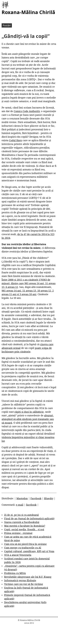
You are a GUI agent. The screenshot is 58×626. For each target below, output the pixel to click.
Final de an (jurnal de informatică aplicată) (29, 518)
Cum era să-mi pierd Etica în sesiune (25, 544)
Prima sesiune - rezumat (18, 533)
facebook (31, 504)
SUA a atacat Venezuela (17, 555)
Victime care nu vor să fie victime (23, 584)
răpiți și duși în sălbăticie (29, 411)
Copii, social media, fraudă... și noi (24, 529)
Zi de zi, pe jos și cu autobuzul (21, 514)
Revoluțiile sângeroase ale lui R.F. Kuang (27, 576)
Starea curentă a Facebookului (21, 522)
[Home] (5, 5)
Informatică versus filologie (20, 580)
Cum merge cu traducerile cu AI (22, 547)
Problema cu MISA (15, 573)
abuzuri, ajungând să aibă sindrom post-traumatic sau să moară (28, 419)
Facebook (35, 498)
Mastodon (22, 498)
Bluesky (48, 498)
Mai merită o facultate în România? (24, 525)
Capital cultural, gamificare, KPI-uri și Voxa (29, 551)
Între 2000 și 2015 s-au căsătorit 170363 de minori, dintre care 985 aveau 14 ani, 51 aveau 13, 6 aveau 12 (28, 283)
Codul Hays (15, 140)
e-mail (19, 504)
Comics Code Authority (27, 111)
